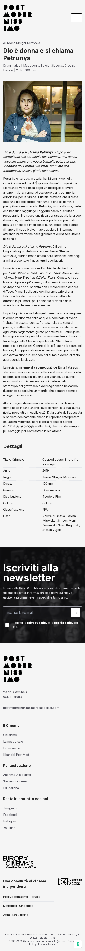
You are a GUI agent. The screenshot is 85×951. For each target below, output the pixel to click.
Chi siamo (10, 735)
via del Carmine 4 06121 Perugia (15, 694)
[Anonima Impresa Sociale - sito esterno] (70, 881)
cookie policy (63, 622)
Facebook (10, 815)
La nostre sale (13, 741)
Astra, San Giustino (15, 914)
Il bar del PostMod (16, 755)
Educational (11, 788)
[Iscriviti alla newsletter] (75, 612)
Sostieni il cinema (15, 781)
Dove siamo (11, 748)
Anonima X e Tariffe (17, 775)
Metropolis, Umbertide (18, 905)
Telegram (10, 808)
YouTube (9, 828)
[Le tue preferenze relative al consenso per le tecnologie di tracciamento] (78, 944)
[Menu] (76, 17)
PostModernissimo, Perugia (21, 896)
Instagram (10, 821)
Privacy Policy (46, 944)
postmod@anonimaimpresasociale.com (31, 708)
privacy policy (37, 622)
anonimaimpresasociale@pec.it (46, 941)
